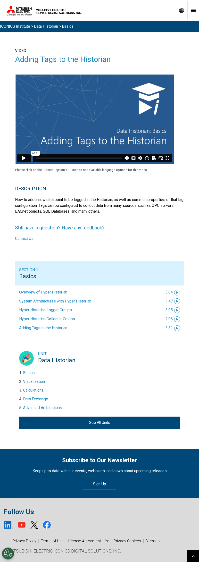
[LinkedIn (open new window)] (8, 525)
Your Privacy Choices (123, 541)
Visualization (34, 381)
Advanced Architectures (43, 407)
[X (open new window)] (34, 525)
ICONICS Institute (15, 26)
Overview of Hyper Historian (43, 292)
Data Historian (46, 26)
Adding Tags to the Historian (43, 328)
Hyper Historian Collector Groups (47, 319)
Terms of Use (52, 541)
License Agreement (84, 541)
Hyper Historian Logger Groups (45, 310)
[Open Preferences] (8, 553)
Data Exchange (35, 399)
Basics (27, 276)
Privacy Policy (24, 541)
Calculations (33, 390)
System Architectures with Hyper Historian (55, 301)
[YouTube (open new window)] (21, 525)
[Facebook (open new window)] (47, 525)
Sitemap (152, 541)
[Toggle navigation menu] (193, 10)
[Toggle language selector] (181, 10)
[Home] (88, 10)
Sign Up (99, 484)
